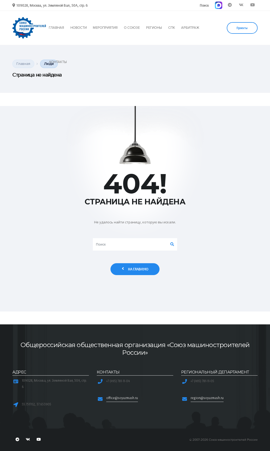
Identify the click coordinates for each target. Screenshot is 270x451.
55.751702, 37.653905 (36, 404)
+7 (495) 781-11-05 (202, 381)
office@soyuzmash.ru (122, 398)
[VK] (241, 5)
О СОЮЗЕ (132, 28)
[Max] (218, 5)
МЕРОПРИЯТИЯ (105, 28)
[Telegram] (230, 5)
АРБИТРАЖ (190, 28)
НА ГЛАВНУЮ (138, 269)
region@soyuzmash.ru (207, 398)
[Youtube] (252, 5)
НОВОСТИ (78, 28)
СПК (171, 28)
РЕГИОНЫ (154, 28)
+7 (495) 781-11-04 (118, 381)
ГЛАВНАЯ (56, 28)
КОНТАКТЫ (58, 62)
